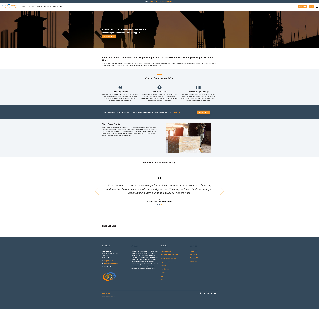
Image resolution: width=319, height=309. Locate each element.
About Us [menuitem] (163, 265)
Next (220, 191)
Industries (31, 6)
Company (23, 6)
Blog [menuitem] (162, 280)
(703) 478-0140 (153, 1)
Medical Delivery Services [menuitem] (168, 258)
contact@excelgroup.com (168, 1)
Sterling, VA (193, 254)
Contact (54, 6)
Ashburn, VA (193, 251)
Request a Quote (303, 6)
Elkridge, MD (193, 261)
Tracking (311, 6)
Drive (60, 6)
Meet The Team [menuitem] (165, 269)
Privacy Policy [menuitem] (106, 293)
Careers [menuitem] (163, 272)
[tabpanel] (159, 189)
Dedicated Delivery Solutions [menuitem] (169, 254)
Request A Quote (109, 36)
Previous (98, 191)
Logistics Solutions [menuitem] (166, 262)
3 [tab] (162, 205)
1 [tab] (158, 205)
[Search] (295, 6)
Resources (46, 6)
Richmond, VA (194, 258)
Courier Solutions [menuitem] (166, 251)
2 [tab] (160, 205)
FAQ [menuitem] (162, 276)
